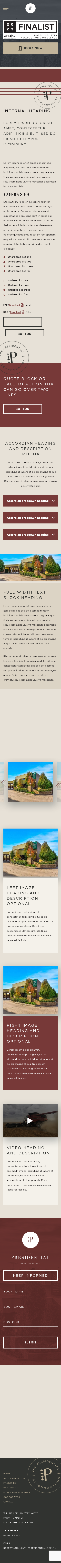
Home (6, 1473)
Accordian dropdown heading (27, 501)
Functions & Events (16, 1492)
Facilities (9, 1483)
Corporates (11, 1497)
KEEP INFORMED (30, 1275)
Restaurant (11, 1488)
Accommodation (14, 1478)
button (25, 334)
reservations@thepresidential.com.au (29, 1548)
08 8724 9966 (11, 1535)
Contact (9, 1502)
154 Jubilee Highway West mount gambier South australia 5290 (20, 1518)
